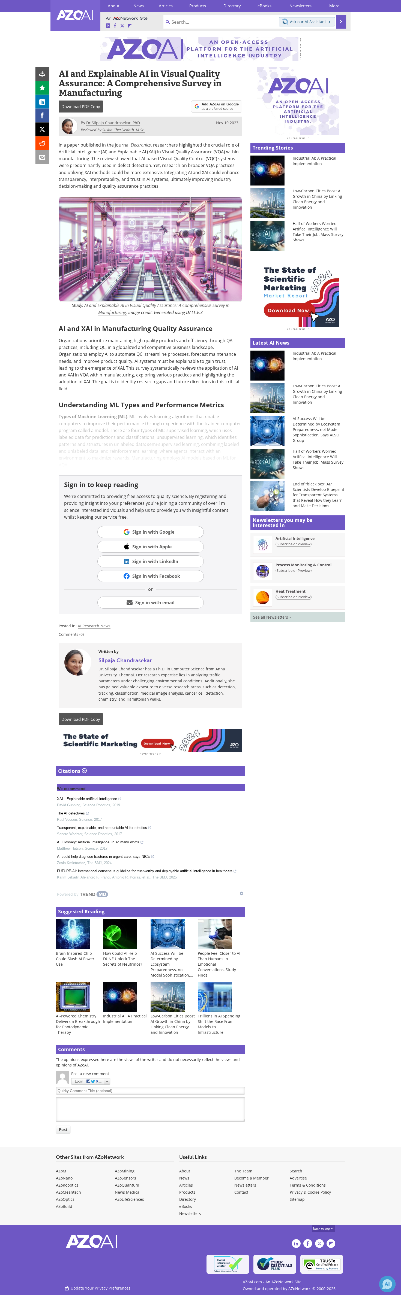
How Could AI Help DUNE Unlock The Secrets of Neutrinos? (122, 959)
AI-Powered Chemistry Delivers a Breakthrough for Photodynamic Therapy (78, 1024)
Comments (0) (71, 634)
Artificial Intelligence (295, 538)
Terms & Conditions (308, 1185)
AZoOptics (65, 1199)
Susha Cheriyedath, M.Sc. (123, 129)
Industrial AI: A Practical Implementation (125, 1018)
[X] (42, 129)
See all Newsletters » (272, 617)
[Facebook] (42, 116)
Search (296, 1171)
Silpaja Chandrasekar (125, 660)
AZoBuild (64, 1206)
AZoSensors (125, 1178)
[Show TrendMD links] (242, 893)
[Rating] (42, 88)
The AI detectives (71, 813)
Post (63, 1129)
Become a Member (251, 1178)
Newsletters (245, 1185)
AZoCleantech (68, 1192)
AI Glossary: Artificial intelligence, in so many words (98, 842)
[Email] (42, 157)
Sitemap (297, 1199)
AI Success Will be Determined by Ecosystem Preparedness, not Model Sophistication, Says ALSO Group (170, 967)
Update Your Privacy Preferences (100, 1288)
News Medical (127, 1192)
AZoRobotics (67, 1185)
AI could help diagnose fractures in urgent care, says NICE (103, 857)
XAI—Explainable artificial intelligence (87, 799)
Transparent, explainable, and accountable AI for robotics (102, 828)
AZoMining (124, 1171)
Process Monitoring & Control (303, 564)
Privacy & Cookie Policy (310, 1192)
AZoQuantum (127, 1185)
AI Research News (94, 625)
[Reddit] (42, 143)
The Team (243, 1171)
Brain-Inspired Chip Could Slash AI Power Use (75, 959)
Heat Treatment (291, 591)
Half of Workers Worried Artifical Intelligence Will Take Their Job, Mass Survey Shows (318, 231)
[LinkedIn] (42, 102)
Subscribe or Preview (293, 544)
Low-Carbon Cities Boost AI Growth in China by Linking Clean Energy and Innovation (173, 1024)
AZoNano (64, 1178)
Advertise (298, 1178)
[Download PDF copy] (42, 74)
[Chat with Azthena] (387, 1284)
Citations (70, 771)
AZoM (61, 1171)
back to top (322, 1228)
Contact (241, 1192)
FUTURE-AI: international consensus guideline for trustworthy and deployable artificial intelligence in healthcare (144, 871)
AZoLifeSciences (129, 1199)
